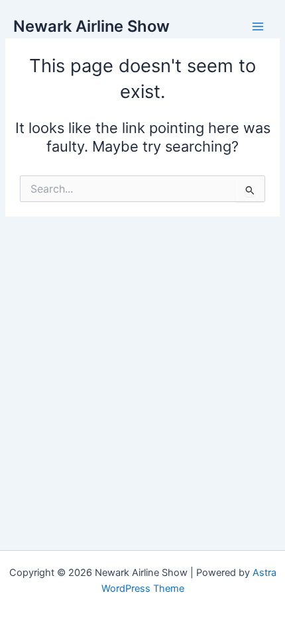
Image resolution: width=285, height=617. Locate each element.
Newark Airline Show (91, 26)
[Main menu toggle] (258, 26)
